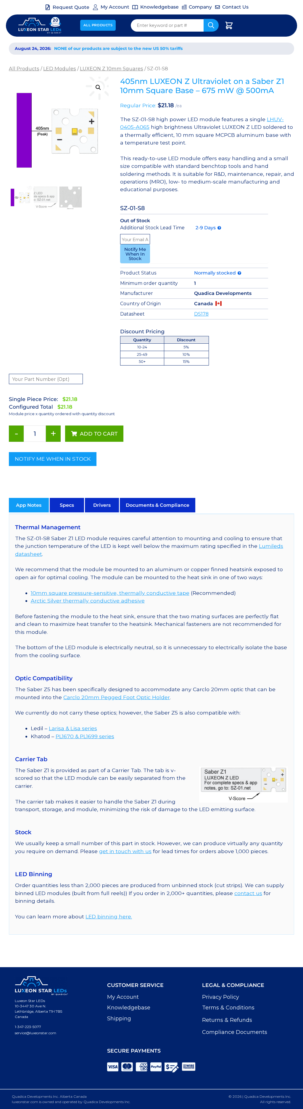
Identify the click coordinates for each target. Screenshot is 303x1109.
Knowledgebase (128, 1007)
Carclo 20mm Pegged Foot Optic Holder (116, 697)
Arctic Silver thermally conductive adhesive (88, 600)
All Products (98, 25)
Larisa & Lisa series (73, 728)
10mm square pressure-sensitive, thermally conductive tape (110, 593)
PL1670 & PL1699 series (85, 736)
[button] (98, 87)
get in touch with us (125, 851)
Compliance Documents (234, 1032)
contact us (248, 893)
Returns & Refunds (227, 1020)
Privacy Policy (220, 997)
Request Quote (71, 7)
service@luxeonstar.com (35, 1033)
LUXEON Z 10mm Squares (111, 69)
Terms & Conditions (228, 1007)
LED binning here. (109, 916)
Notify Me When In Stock (135, 253)
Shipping (119, 1018)
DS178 (201, 314)
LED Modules (59, 69)
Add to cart (98, 434)
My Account (123, 997)
